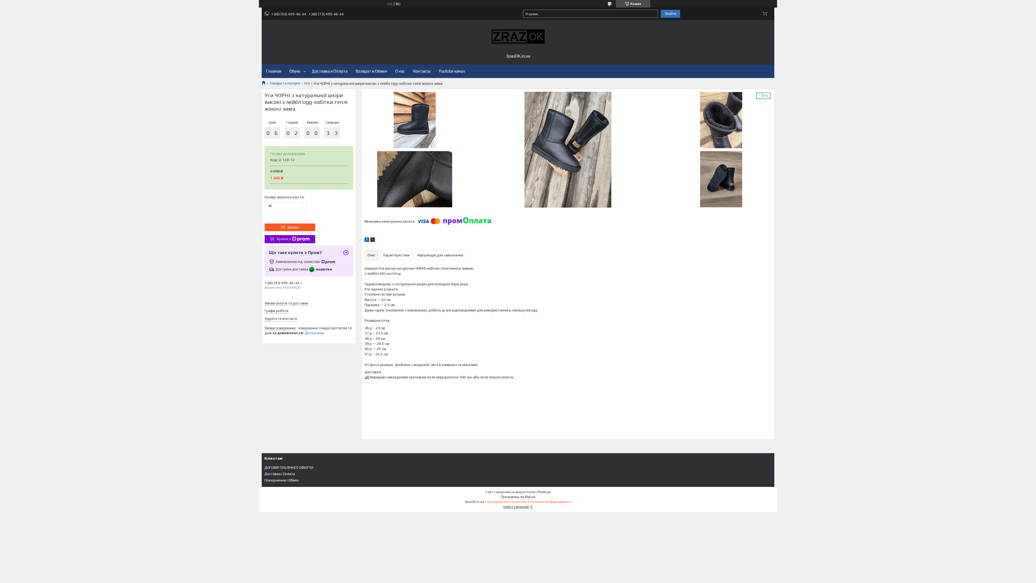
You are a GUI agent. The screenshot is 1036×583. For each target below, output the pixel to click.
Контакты (422, 71)
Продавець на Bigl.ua (518, 497)
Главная (273, 71)
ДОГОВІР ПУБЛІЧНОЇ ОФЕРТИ (288, 467)
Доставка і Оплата (279, 474)
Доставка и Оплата (329, 71)
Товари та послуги (284, 83)
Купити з (284, 239)
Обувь (295, 71)
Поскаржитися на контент (507, 502)
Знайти (670, 14)
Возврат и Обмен (371, 71)
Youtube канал (452, 71)
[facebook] (366, 240)
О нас (400, 71)
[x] (372, 240)
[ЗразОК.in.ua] (518, 36)
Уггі (307, 83)
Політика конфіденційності (550, 502)
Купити (293, 227)
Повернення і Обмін (281, 480)
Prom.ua (544, 492)
